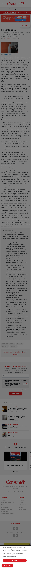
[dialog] (15, 559)
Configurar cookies (16, 570)
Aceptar (14, 560)
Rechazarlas (7, 565)
